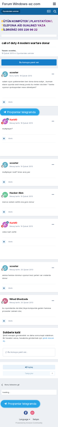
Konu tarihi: (21, 76)
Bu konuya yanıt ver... (17, 352)
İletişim (36, 419)
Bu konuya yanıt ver (29, 62)
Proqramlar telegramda (20, 112)
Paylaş (30, 367)
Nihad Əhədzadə (19, 299)
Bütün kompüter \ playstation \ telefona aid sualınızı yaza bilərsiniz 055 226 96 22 (26, 25)
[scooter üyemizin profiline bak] (5, 74)
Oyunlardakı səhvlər (25, 53)
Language (24, 419)
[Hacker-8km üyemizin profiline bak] (5, 195)
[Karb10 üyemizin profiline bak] (5, 121)
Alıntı (10, 102)
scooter (12, 50)
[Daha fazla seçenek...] (53, 74)
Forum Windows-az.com (21, 4)
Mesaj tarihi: (21, 123)
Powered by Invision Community (29, 423)
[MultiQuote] (4, 102)
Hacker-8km (16, 192)
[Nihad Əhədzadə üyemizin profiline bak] (5, 301)
